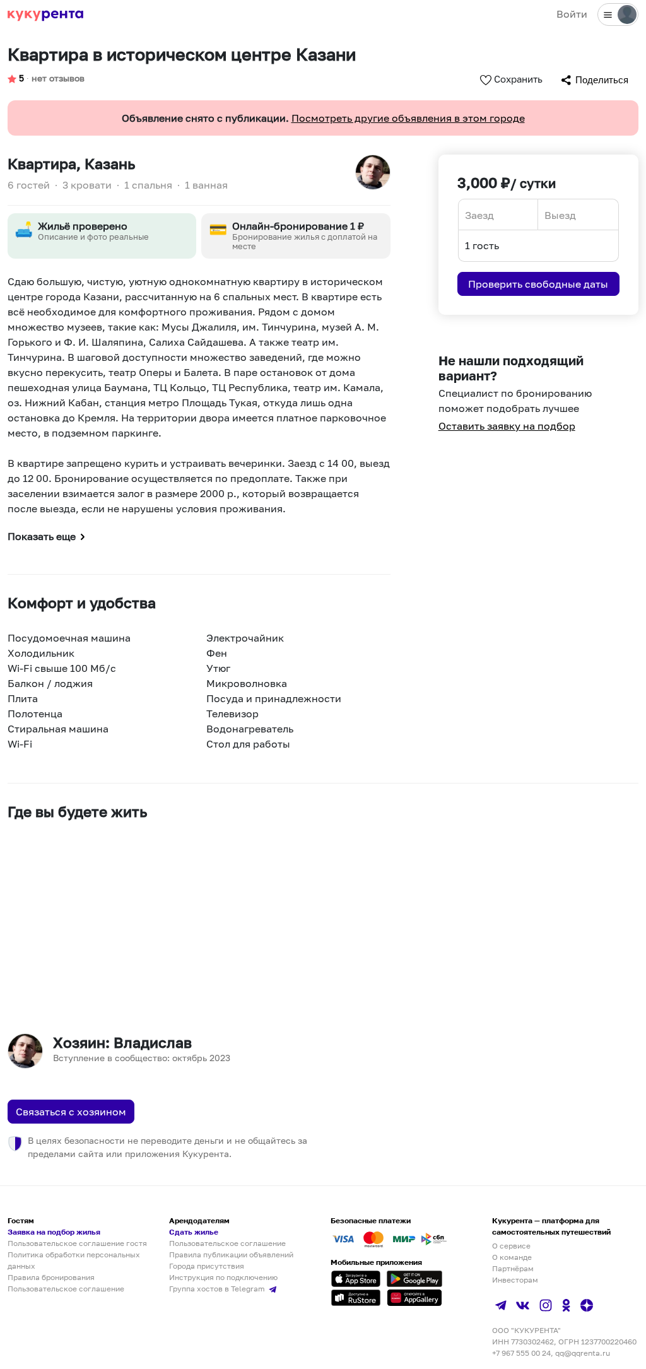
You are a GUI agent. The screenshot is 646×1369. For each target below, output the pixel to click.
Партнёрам (513, 1268)
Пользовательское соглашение (66, 1288)
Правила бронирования (51, 1277)
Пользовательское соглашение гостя (77, 1243)
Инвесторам (515, 1279)
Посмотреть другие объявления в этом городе (408, 118)
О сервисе (511, 1245)
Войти (571, 14)
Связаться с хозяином (71, 1111)
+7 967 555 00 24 (521, 1353)
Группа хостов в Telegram (218, 1288)
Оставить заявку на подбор (506, 426)
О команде (512, 1257)
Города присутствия (206, 1266)
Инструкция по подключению (223, 1277)
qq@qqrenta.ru (582, 1353)
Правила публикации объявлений (231, 1254)
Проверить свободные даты (538, 284)
